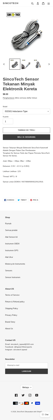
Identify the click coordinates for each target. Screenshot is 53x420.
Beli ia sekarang (26, 137)
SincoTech (11, 3)
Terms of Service (12, 295)
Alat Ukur (9, 257)
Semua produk (11, 230)
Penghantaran (8, 98)
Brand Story (10, 322)
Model (5, 107)
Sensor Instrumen (12, 277)
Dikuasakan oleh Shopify (33, 412)
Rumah (8, 223)
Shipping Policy (11, 308)
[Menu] (48, 3)
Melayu (25, 387)
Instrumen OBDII (12, 244)
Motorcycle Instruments (15, 264)
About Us (9, 328)
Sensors (8, 270)
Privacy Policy (11, 315)
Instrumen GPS (11, 250)
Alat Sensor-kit (11, 237)
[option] (15, 64)
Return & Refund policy (15, 302)
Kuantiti (5, 117)
